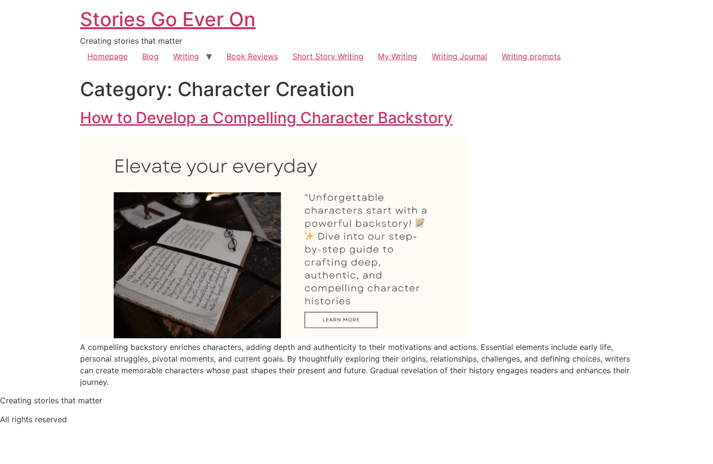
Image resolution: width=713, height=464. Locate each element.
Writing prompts (531, 56)
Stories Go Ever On (168, 19)
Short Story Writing (327, 56)
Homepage (107, 56)
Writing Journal (459, 56)
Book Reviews (252, 56)
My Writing (397, 56)
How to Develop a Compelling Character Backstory (266, 117)
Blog (150, 56)
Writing (186, 56)
